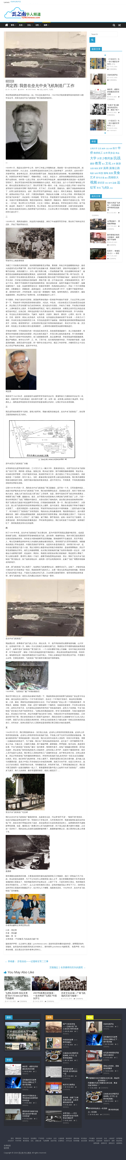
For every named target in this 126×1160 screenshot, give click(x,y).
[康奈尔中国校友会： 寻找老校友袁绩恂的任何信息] (13, 1094)
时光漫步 (84, 1138)
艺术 (92, 177)
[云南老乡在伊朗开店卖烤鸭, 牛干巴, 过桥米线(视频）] (54, 1052)
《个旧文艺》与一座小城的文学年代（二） (113, 123)
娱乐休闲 (99, 1138)
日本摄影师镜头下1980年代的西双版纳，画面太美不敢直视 (22, 1035)
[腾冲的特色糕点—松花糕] (96, 1108)
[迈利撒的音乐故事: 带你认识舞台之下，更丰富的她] (13, 1078)
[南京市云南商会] (54, 1083)
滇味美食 (76, 1138)
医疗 (115, 148)
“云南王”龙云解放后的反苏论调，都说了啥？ (113, 107)
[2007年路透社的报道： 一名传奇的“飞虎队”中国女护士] (45, 977)
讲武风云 (92, 1141)
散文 (103, 164)
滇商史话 (112, 1143)
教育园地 (26, 1141)
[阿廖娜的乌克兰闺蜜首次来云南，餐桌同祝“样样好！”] (103, 1078)
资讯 (12, 25)
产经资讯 (41, 1138)
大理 (99, 158)
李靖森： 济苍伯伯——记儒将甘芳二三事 (26, 961)
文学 (113, 163)
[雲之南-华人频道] (6, 25)
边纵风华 (99, 1141)
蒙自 (106, 178)
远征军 (45, 89)
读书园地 (119, 1138)
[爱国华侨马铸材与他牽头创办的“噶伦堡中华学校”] (13, 1110)
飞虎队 (51, 89)
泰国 (96, 168)
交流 (99, 148)
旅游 (118, 163)
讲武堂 (100, 182)
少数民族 (107, 158)
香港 (111, 188)
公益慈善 (61, 1138)
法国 (92, 168)
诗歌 (106, 183)
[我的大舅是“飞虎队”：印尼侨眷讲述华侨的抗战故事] (98, 201)
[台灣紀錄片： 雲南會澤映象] (98, 220)
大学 (93, 158)
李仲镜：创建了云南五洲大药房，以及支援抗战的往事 (70, 1099)
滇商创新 (96, 1143)
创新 (110, 148)
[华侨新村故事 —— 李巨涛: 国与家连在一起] (54, 1067)
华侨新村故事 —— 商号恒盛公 (70, 1040)
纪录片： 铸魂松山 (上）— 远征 (113, 252)
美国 (111, 173)
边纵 (114, 182)
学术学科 (18, 1141)
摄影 (92, 163)
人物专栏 (112, 1138)
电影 (92, 173)
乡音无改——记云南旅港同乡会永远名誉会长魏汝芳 (70, 1115)
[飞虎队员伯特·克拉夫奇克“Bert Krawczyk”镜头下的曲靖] (17, 977)
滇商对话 (104, 1143)
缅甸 (106, 173)
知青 (96, 173)
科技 (100, 173)
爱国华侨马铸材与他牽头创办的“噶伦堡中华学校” (30, 1113)
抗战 (40, 89)
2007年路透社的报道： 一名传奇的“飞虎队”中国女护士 (45, 995)
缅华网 (6, 1148)
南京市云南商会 (69, 1084)
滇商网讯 (119, 1143)
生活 (21, 25)
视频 (93, 182)
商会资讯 (119, 1141)
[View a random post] (119, 25)
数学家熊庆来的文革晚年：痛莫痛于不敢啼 (113, 237)
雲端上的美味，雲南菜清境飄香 (111, 1067)
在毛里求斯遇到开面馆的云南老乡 (111, 1053)
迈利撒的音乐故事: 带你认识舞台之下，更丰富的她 (30, 1082)
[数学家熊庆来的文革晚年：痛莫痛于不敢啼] (98, 233)
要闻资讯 (18, 1138)
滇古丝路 (84, 1141)
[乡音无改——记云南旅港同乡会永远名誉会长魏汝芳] (54, 1112)
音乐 (99, 187)
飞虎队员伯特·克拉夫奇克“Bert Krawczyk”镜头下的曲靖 (16, 995)
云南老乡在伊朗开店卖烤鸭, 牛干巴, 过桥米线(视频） (70, 1055)
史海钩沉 (61, 1141)
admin (22, 89)
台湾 (105, 152)
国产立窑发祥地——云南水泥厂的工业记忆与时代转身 (70, 1026)
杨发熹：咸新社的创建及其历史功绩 (113, 91)
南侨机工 (98, 152)
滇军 (100, 168)
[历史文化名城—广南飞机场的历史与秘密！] (73, 977)
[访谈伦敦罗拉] (98, 75)
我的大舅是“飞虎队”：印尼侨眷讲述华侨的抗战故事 (113, 206)
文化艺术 (11, 1141)
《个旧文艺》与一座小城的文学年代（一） (113, 61)
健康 (103, 148)
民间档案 (76, 1141)
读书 (110, 183)
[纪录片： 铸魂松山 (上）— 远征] (98, 250)
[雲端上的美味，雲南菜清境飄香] (94, 1064)
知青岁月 (107, 1141)
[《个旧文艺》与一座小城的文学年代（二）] (98, 121)
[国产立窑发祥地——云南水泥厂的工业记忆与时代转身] (54, 1023)
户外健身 (92, 1138)
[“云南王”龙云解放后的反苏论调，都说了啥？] (98, 105)
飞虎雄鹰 (10, 81)
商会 (117, 153)
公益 (107, 148)
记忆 (37, 25)
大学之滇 (69, 1141)
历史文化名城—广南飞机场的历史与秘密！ (73, 994)
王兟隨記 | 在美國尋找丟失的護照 (67, 967)
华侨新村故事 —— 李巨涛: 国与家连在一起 (70, 1071)
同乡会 (111, 152)
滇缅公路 (114, 168)
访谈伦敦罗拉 (15, 2)
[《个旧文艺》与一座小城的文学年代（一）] (98, 59)
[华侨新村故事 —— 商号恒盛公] (54, 1038)
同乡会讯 (26, 1138)
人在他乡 (49, 1138)
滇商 (45, 25)
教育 (98, 163)
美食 (116, 172)
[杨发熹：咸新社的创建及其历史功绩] (98, 89)
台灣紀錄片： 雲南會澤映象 (113, 222)
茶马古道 (100, 177)
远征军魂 (53, 1141)
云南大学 (93, 148)
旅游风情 (11, 1027)
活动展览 (34, 1138)
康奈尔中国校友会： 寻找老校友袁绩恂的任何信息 (30, 1097)
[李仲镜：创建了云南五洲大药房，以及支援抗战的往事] (54, 1096)
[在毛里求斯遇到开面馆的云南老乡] (94, 1051)
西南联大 (113, 177)
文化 (29, 25)
